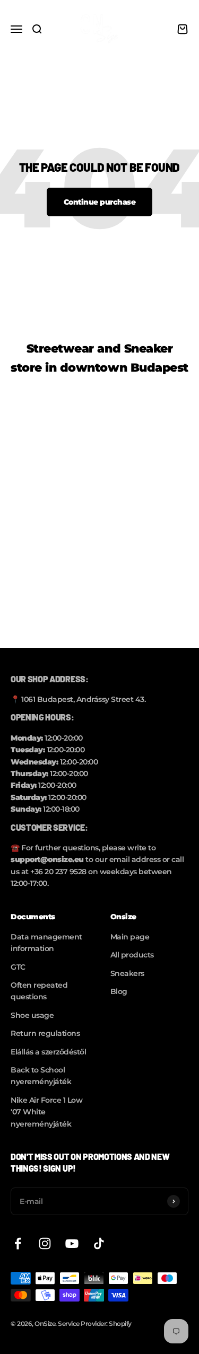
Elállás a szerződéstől (48, 1052)
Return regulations (45, 1033)
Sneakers (127, 973)
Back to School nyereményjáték (41, 1075)
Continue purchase (100, 202)
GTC (18, 967)
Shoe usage (32, 1015)
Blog (118, 991)
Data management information (46, 942)
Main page (130, 937)
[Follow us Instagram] (45, 1243)
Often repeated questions (39, 990)
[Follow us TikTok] (99, 1243)
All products (132, 955)
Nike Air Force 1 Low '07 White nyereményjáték (46, 1112)
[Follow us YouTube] (72, 1243)
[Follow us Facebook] (18, 1243)
